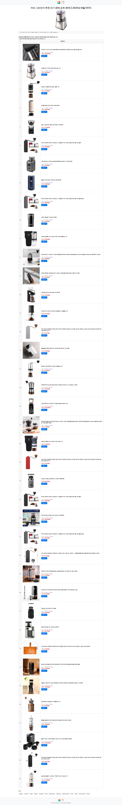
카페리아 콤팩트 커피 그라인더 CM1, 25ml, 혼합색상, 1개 (54, 236)
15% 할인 (51, 741)
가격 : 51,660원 (45, 649)
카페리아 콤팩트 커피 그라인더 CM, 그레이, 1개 (51, 441)
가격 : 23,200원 (45, 780)
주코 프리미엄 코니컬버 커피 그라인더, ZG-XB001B (52, 515)
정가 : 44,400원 (45, 368)
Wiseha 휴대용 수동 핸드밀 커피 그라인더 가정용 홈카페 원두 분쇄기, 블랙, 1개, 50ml (60, 273)
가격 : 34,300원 (45, 389)
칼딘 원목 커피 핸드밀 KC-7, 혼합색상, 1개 (50, 701)
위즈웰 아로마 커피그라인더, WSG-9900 (50, 105)
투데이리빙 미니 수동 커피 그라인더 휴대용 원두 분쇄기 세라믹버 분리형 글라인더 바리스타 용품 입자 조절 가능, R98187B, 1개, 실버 (70, 254)
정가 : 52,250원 (45, 722)
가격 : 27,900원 (45, 705)
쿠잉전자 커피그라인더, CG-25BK (48, 608)
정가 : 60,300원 (45, 704)
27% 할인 (51, 685)
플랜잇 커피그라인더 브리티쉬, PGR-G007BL (51, 180)
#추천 (76, 793)
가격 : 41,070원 (45, 333)
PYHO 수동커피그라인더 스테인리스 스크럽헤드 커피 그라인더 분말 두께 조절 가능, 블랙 (61, 142)
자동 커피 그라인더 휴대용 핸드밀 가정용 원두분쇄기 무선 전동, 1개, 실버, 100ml (59, 571)
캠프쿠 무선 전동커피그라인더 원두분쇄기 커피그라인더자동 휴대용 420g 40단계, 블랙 (60, 664)
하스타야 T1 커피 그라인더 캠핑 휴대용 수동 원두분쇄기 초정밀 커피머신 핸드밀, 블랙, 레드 (61, 49)
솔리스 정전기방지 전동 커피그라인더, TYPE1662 (52, 124)
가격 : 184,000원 (45, 407)
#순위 (46, 793)
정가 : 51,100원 (45, 89)
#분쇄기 (35, 793)
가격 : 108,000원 (45, 519)
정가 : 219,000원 (45, 52)
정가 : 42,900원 (45, 70)
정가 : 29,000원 (45, 425)
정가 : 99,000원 (45, 592)
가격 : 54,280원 (45, 481)
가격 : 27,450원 (45, 575)
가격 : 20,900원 (45, 184)
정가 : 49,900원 (45, 108)
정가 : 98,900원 (45, 275)
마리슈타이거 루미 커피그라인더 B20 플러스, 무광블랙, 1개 (54, 311)
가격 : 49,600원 (45, 146)
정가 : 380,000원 (45, 741)
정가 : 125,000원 (45, 667)
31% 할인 (50, 592)
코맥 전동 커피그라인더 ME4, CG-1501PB (50, 292)
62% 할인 (50, 722)
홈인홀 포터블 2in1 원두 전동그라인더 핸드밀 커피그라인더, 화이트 (56, 720)
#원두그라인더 (52, 793)
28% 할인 (50, 219)
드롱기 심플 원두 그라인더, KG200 (49, 217)
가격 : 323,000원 (46, 743)
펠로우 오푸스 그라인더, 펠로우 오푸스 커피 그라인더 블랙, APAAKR (56, 738)
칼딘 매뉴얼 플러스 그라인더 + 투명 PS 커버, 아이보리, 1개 (54, 776)
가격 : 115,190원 (45, 127)
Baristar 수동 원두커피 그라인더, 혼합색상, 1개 (51, 366)
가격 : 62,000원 (45, 351)
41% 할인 (51, 52)
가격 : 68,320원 (45, 631)
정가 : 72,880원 (45, 387)
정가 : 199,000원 (45, 517)
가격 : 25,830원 (45, 239)
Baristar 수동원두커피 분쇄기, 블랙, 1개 (50, 86)
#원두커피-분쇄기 (65, 793)
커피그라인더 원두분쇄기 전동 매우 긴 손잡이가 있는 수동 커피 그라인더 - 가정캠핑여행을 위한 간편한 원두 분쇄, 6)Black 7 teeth (70, 553)
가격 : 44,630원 (45, 295)
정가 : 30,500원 (45, 573)
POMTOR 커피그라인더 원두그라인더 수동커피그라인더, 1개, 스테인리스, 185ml (59, 384)
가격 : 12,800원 (45, 258)
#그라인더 (26, 793)
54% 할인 (50, 89)
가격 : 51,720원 (45, 556)
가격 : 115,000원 (45, 687)
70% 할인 (51, 145)
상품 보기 (44, 56)
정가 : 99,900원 (45, 629)
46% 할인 (51, 275)
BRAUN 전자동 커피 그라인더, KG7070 (50, 627)
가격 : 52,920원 (45, 277)
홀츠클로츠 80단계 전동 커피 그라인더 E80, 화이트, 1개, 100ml (55, 348)
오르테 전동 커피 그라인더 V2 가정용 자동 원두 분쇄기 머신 (54, 403)
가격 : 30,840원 (45, 109)
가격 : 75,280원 (45, 668)
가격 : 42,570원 (45, 463)
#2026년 (21, 793)
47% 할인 (51, 368)
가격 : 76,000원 (45, 612)
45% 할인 (51, 164)
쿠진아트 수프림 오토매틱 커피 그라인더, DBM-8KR (52, 478)
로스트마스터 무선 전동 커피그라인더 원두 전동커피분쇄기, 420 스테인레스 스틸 (59, 589)
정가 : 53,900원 (45, 164)
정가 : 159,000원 (45, 685)
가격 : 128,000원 (45, 53)
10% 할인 (50, 573)
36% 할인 (50, 778)
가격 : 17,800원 (45, 427)
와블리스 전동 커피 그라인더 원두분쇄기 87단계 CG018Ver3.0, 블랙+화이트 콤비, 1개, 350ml (62, 683)
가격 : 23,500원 (45, 91)
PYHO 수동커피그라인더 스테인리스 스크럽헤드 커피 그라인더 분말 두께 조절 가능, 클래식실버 (62, 198)
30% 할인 (51, 70)
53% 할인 (51, 704)
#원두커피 (59, 793)
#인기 (72, 793)
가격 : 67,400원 (45, 594)
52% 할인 (50, 387)
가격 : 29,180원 (45, 165)
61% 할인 (51, 611)
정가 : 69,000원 (45, 182)
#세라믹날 (41, 793)
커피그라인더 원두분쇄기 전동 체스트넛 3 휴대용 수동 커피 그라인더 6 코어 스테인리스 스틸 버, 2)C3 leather (65, 646)
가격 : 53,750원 (45, 313)
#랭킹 (31, 793)
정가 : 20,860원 (45, 257)
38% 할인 (51, 108)
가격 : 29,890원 (45, 72)
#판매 (88, 793)
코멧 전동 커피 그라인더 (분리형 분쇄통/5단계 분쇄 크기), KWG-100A (56, 161)
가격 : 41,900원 (45, 221)
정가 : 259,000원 (45, 406)
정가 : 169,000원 (45, 145)
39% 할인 (51, 667)
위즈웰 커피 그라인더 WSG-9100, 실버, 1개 (51, 68)
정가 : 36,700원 (45, 778)
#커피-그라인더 (82, 793)
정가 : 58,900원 (45, 219)
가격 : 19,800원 (45, 724)
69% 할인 (50, 182)
